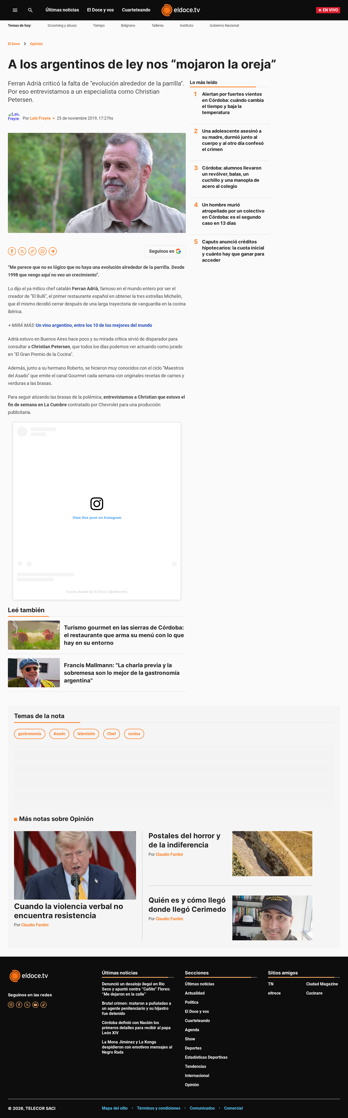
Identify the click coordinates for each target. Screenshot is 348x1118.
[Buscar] (30, 10)
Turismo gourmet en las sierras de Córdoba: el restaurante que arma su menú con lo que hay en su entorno (124, 635)
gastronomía (29, 733)
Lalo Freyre (40, 118)
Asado (59, 733)
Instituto (186, 25)
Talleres (158, 25)
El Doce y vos (100, 9)
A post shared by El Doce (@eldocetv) (96, 592)
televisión (86, 733)
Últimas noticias (62, 9)
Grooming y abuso (62, 25)
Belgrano (128, 25)
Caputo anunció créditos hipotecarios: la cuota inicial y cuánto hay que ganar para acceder (233, 251)
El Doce (14, 44)
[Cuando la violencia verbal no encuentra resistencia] (75, 865)
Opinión (36, 44)
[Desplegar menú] (11, 10)
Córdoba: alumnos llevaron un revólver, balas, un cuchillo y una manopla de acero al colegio (231, 177)
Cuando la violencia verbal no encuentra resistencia (68, 911)
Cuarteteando (136, 9)
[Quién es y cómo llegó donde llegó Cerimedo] (272, 918)
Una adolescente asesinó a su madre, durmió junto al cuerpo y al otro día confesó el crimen (233, 140)
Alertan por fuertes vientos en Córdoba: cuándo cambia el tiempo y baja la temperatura (233, 103)
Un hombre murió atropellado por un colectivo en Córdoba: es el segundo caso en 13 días (233, 214)
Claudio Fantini (34, 925)
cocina (134, 733)
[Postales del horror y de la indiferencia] (272, 853)
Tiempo (99, 25)
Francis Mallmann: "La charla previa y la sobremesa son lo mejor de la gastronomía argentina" (122, 673)
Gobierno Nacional (224, 25)
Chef (111, 733)
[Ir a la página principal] (180, 10)
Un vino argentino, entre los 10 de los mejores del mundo (94, 325)
